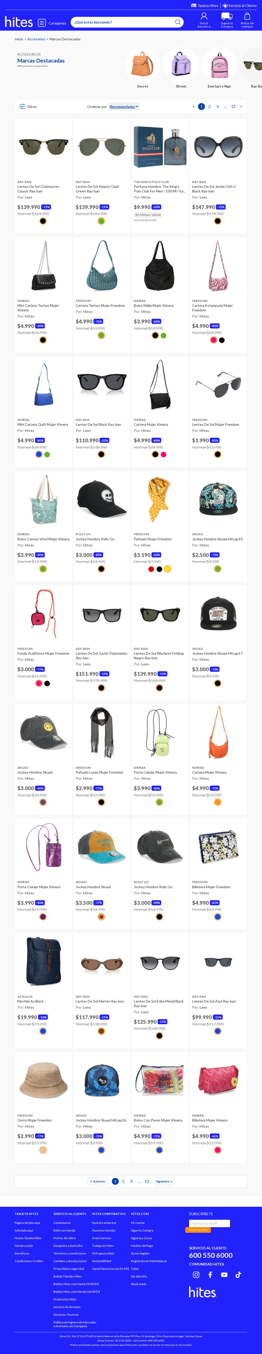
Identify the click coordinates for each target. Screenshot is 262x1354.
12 (233, 106)
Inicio (19, 39)
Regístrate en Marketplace (149, 1261)
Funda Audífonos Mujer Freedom (43, 653)
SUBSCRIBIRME (198, 1229)
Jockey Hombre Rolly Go (95, 539)
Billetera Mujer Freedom (211, 887)
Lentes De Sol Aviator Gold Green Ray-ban (97, 188)
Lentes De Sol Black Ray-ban (98, 424)
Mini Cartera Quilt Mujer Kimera (42, 424)
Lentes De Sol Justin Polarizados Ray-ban (101, 655)
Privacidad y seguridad (68, 1269)
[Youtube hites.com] (224, 1274)
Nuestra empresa (104, 1223)
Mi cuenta (138, 1223)
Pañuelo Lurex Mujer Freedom (99, 772)
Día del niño (139, 1276)
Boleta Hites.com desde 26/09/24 (76, 1292)
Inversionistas (102, 1238)
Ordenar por (97, 106)
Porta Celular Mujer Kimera (155, 772)
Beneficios (22, 1253)
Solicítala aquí (24, 1230)
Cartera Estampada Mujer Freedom (212, 307)
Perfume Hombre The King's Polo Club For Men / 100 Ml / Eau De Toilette (159, 188)
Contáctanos (62, 1223)
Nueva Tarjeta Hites (28, 1238)
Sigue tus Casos (141, 1238)
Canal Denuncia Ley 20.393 (110, 1269)
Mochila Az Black (30, 1001)
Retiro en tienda (64, 1230)
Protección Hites (65, 1299)
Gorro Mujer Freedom (34, 1120)
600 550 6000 (211, 1255)
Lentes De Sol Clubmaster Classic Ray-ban (38, 188)
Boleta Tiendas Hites (67, 1276)
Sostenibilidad (101, 1261)
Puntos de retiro (64, 1238)
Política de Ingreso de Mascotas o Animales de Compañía (74, 1324)
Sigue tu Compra (142, 1230)
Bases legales (140, 1253)
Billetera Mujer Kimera (209, 1120)
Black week (138, 1284)
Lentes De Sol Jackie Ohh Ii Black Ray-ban (214, 188)
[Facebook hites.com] (210, 1274)
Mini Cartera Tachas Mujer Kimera (38, 307)
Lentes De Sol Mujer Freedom (215, 424)
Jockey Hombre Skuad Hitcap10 (217, 539)
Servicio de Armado (66, 1307)
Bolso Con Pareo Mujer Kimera (158, 1120)
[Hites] (19, 21)
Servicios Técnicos (66, 1314)
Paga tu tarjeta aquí (27, 1223)
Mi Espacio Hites (103, 1253)
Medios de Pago (142, 1246)
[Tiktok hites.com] (238, 1274)
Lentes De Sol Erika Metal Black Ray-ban (159, 1003)
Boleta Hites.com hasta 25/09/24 (76, 1284)
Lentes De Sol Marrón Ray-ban (100, 1001)
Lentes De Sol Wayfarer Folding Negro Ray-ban (159, 655)
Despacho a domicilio (67, 1246)
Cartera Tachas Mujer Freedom (100, 305)
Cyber (135, 1269)
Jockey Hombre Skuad (34, 772)
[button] (204, 20)
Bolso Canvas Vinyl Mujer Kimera (43, 539)
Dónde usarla (24, 1246)
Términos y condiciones (69, 1253)
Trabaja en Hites (103, 1246)
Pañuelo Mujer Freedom (153, 539)
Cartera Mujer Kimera (151, 424)
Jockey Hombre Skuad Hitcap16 (101, 1120)
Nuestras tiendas (104, 1230)
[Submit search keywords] (177, 22)
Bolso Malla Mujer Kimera (154, 305)
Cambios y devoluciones (70, 1261)
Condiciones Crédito (29, 1261)
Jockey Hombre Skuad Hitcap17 (217, 653)
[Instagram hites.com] (196, 1274)
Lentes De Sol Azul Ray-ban (214, 1001)
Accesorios (36, 39)
